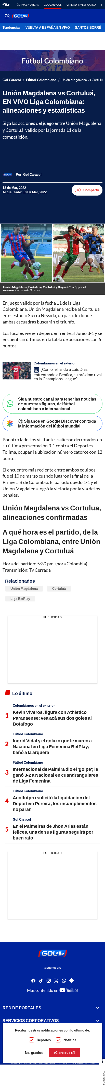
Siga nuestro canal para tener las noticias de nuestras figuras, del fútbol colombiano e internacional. (57, 403)
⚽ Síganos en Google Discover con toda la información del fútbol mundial (57, 423)
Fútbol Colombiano (41, 80)
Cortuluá (59, 588)
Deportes (44, 1040)
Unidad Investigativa (81, 4)
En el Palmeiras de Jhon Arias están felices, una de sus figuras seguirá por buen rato (53, 832)
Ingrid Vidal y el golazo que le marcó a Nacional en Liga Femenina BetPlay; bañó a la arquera (52, 746)
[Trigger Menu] (7, 16)
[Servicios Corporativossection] (97, 1020)
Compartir (91, 190)
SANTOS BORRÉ (88, 28)
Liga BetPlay (20, 599)
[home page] (6, 5)
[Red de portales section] (97, 1007)
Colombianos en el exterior (55, 363)
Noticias (69, 1040)
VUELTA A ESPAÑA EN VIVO (47, 28)
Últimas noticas (28, 4)
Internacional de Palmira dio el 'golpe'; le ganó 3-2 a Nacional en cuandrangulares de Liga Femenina (55, 775)
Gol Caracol (52, 4)
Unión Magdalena (24, 588)
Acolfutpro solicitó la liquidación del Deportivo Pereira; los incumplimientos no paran (55, 803)
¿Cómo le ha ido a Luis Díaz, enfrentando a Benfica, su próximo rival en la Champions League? (68, 374)
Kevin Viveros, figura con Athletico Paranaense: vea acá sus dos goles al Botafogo (52, 718)
